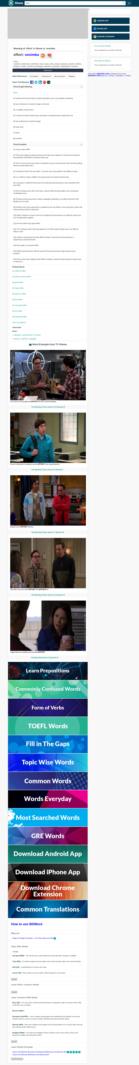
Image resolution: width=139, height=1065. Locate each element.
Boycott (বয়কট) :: (18, 1025)
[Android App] (48, 862)
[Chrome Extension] (48, 899)
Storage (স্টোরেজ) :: (19, 956)
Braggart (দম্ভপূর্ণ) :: (19, 1033)
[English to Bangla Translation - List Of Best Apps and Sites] (55, 939)
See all (14, 979)
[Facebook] (32, 83)
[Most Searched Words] (48, 826)
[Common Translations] (48, 917)
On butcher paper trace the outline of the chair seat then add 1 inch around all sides (46, 961)
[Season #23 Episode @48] (76, 1053)
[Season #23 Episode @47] (79, 1053)
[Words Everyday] (48, 807)
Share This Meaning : (21, 82)
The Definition (34, 76)
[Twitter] (36, 83)
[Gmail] (45, 83)
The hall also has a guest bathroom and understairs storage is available (44, 956)
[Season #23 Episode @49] (74, 1053)
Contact (128, 76)
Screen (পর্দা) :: (17, 973)
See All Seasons (17, 1059)
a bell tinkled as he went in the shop (29, 967)
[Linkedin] (41, 83)
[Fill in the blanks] (48, 753)
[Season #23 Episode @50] (71, 1053)
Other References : (20, 76)
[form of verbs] (48, 716)
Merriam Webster (60, 76)
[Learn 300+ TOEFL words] (48, 734)
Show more (48, 70)
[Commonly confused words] (48, 698)
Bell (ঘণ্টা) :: (16, 967)
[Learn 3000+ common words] (48, 789)
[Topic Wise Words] (48, 771)
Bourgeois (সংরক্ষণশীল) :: (21, 1016)
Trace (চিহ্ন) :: (17, 961)
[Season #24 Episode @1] (68, 1053)
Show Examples (47, 144)
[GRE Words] (48, 844)
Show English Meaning (47, 87)
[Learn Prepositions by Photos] (48, 679)
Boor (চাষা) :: (17, 1003)
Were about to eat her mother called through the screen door (38, 973)
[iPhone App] (48, 881)
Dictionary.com (46, 76)
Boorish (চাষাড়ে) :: (18, 1011)
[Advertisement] (47, 23)
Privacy (111, 76)
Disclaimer (119, 76)
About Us (103, 76)
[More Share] (48, 83)
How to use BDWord (26, 924)
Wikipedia (72, 76)
